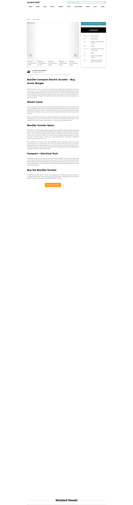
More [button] (102, 6)
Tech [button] (44, 6)
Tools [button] (52, 6)
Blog (95, 6)
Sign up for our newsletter (93, 23)
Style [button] (68, 6)
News (88, 6)
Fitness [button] (60, 6)
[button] (32, 6)
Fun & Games (36, 19)
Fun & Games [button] (78, 6)
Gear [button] (30, 6)
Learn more (67, 74)
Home (28, 19)
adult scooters (41, 89)
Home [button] (37, 6)
